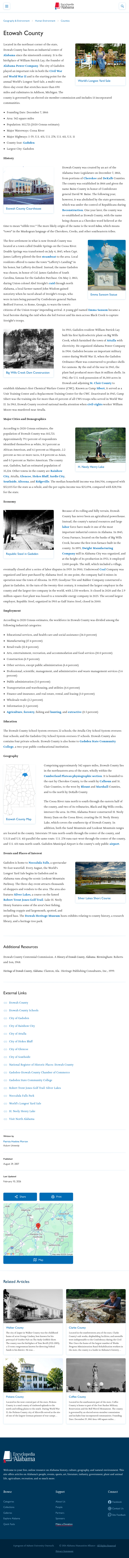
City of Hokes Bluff (21, 1041)
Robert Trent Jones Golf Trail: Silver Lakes (35, 1088)
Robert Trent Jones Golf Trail (23, 900)
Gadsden (29, 142)
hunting (55, 712)
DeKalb (108, 178)
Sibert (101, 388)
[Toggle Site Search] (122, 6)
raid (52, 283)
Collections (8, 1507)
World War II (17, 76)
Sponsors (60, 1518)
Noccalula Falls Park (21, 1095)
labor (65, 527)
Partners (60, 1512)
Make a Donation (64, 1524)
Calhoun (105, 781)
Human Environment (45, 20)
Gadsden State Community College (30, 1080)
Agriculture (14, 712)
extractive (75, 712)
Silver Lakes (22, 894)
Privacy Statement (64, 1551)
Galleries (7, 1512)
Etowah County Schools (23, 1010)
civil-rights (94, 404)
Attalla (111, 340)
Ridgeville (42, 481)
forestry (29, 712)
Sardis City (57, 476)
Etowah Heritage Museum (42, 916)
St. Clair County (101, 383)
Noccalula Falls (39, 862)
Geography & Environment (16, 20)
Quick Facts (9, 1524)
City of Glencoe (18, 1049)
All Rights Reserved (106, 1545)
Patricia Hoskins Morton (15, 1141)
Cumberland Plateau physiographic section (73, 776)
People (59, 1507)
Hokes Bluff (40, 476)
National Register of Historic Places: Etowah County (41, 1064)
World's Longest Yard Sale (25, 1103)
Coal (102, 569)
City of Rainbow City (22, 1026)
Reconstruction (72, 210)
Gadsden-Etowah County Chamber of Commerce (39, 1072)
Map (40, 1260)
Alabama (9, 55)
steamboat (49, 256)
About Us (60, 1501)
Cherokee (90, 178)
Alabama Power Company (20, 66)
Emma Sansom (98, 310)
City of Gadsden (19, 1018)
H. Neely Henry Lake (22, 1111)
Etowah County (18, 1002)
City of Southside (19, 1057)
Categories (8, 1501)
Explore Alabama (11, 1518)
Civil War (55, 71)
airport (114, 844)
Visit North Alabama (21, 1119)
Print (58, 1196)
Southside (10, 481)
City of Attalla (17, 1033)
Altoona (23, 481)
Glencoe (25, 476)
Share (23, 1196)
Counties (65, 20)
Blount (85, 786)
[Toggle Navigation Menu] (6, 6)
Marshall (102, 786)
